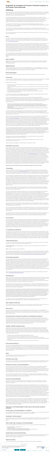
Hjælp (43, 1)
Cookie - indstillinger (4, 449)
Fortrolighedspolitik (34, 450)
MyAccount (47, 1)
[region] (14, 447)
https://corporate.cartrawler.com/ (13, 41)
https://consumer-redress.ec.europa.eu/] (27, 254)
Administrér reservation (38, 1)
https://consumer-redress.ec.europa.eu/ (39, 254)
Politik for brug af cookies (28, 450)
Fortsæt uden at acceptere (23, 444)
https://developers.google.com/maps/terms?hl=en (16, 272)
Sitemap (41, 450)
